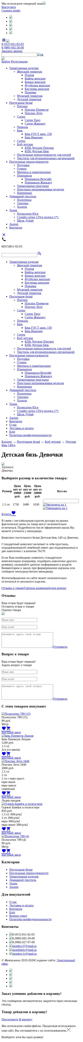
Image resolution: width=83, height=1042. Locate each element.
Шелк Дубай (25, 220)
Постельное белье (21, 869)
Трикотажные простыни (33, 186)
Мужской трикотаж (29, 95)
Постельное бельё (21, 102)
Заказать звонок (12, 51)
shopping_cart (8, 728)
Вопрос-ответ (18, 915)
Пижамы (30, 92)
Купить (6, 514)
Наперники (24, 192)
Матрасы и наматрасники (34, 172)
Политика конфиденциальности (30, 435)
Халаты (22, 206)
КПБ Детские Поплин (39, 147)
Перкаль (22, 127)
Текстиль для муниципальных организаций (46, 158)
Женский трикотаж (29, 71)
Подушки (23, 165)
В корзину (25, 1019)
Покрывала (24, 175)
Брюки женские (35, 82)
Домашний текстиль (22, 196)
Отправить (60, 646)
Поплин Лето (33, 113)
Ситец (21, 141)
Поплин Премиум (36, 109)
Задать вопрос (57, 588)
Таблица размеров (36, 588)
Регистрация (19, 61)
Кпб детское (25, 144)
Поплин (22, 106)
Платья (29, 75)
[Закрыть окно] (68, 1030)
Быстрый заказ (11, 732)
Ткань (13, 210)
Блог (12, 431)
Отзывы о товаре (13, 588)
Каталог (7, 441)
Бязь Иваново (34, 137)
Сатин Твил (32, 120)
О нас (13, 424)
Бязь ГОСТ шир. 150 (38, 134)
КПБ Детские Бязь (37, 151)
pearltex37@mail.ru (24, 946)
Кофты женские (35, 78)
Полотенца (24, 199)
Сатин (21, 116)
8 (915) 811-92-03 (13, 44)
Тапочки (22, 203)
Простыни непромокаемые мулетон (40, 189)
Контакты (15, 227)
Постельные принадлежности (28, 161)
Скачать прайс (11, 10)
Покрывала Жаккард (38, 182)
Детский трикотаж (29, 99)
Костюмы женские (37, 89)
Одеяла (21, 168)
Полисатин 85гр (27, 213)
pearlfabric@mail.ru (24, 949)
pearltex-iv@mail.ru (24, 953)
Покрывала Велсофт (38, 179)
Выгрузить (9, 7)
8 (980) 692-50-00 (13, 47)
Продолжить (10, 1019)
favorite (13, 513)
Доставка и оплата (21, 428)
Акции (13, 224)
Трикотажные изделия (23, 68)
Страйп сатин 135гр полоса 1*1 (38, 217)
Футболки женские (37, 85)
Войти (6, 61)
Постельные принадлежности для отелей (44, 154)
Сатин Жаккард (35, 123)
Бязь (20, 130)
